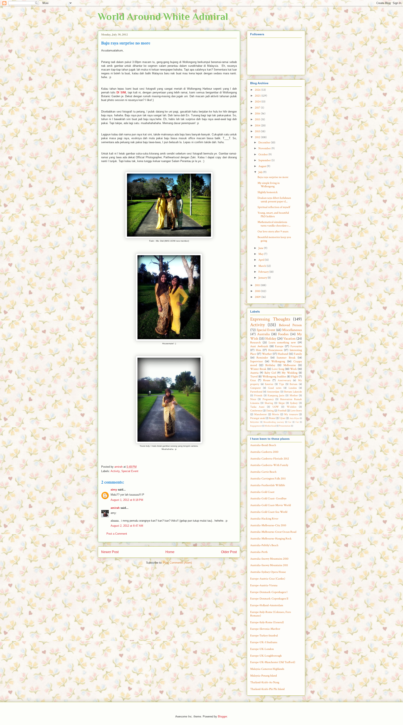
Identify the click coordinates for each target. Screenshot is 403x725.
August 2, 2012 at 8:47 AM (127, 525)
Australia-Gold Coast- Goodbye (268, 498)
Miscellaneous (292, 330)
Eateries (269, 384)
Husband (283, 354)
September (264, 160)
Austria (254, 373)
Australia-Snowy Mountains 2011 (269, 565)
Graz (253, 380)
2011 (257, 285)
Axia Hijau (294, 418)
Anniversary (284, 380)
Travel (254, 376)
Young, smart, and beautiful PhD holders (273, 214)
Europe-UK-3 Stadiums (263, 642)
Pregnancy (268, 399)
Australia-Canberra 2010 (264, 452)
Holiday (270, 338)
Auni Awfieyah (259, 346)
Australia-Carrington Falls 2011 (268, 478)
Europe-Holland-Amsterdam (266, 605)
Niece (253, 399)
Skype (282, 403)
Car (289, 422)
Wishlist (291, 406)
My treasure (291, 414)
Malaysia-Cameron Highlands (267, 669)
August (262, 166)
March (262, 266)
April (261, 260)
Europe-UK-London (262, 649)
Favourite (296, 346)
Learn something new (282, 342)
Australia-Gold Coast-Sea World (268, 512)
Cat (297, 422)
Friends (258, 395)
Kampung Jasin (276, 395)
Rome (272, 418)
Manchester (260, 414)
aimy (114, 489)
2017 (258, 108)
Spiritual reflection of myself (274, 207)
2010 (258, 291)
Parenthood (256, 391)
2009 (258, 297)
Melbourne (289, 365)
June (261, 248)
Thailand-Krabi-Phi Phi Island (267, 689)
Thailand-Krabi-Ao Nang (264, 682)
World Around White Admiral (163, 16)
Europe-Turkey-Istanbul (264, 635)
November (264, 148)
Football (282, 410)
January (263, 278)
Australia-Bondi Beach (263, 445)
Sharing (269, 403)
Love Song (278, 369)
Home (169, 552)
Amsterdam (273, 391)
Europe (279, 346)
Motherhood (270, 425)
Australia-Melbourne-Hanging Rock (271, 538)
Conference (256, 410)
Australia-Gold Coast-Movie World (270, 505)
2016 (258, 113)
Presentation (284, 425)
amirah (115, 507)
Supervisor (256, 361)
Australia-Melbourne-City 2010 (268, 525)
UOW (275, 406)
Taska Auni (257, 406)
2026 (258, 90)
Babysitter (254, 422)
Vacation (289, 338)
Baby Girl (270, 373)
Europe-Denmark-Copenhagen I (268, 592)
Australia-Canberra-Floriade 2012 (269, 459)
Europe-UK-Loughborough (266, 656)
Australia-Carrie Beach (263, 472)
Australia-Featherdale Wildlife (267, 485)
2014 (258, 125)
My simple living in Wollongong (269, 184)
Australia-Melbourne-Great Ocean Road (273, 532)
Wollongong (278, 361)
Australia (263, 334)
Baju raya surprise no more (273, 177)
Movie (275, 414)
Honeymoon (275, 350)
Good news (274, 388)
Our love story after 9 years (273, 231)
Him (258, 350)
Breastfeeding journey (273, 422)
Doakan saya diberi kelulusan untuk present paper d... (274, 199)
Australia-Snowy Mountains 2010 (269, 559)
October (263, 154)
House (266, 380)
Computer (255, 388)
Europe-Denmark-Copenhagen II (269, 599)
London (293, 388)
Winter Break (258, 369)
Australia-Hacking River (264, 519)
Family (298, 354)
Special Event (129, 471)
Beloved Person (290, 325)
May (261, 254)
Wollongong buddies (274, 376)
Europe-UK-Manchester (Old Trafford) (272, 662)
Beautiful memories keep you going (274, 239)
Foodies (283, 334)
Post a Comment (116, 533)
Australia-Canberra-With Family (269, 465)
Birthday (270, 365)
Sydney (294, 403)
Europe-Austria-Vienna (263, 585)
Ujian (282, 418)
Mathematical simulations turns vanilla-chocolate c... (274, 224)
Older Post (229, 552)
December (264, 142)
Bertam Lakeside (293, 391)
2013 (258, 131)
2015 (258, 119)
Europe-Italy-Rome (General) (267, 622)
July (260, 172)
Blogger (222, 716)
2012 (258, 137)
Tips (281, 384)
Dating (270, 410)
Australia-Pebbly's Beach (264, 545)
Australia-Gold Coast (262, 492)
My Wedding (289, 373)
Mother (294, 395)
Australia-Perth (259, 552)
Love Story (296, 410)
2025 (258, 96)
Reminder (262, 358)
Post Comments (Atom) (177, 562)
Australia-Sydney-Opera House (268, 572)
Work (293, 369)
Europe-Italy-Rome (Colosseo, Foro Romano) (270, 614)
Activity (115, 471)
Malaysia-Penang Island (263, 676)
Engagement (256, 425)
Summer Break (286, 358)
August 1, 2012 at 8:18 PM (127, 499)
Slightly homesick (268, 192)
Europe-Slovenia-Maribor (265, 629)
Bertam (293, 384)
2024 (258, 101)
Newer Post (110, 552)
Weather (267, 354)
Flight (294, 376)
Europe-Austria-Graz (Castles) (267, 579)
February (263, 272)
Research (255, 342)
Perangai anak (257, 418)
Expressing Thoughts (270, 319)
